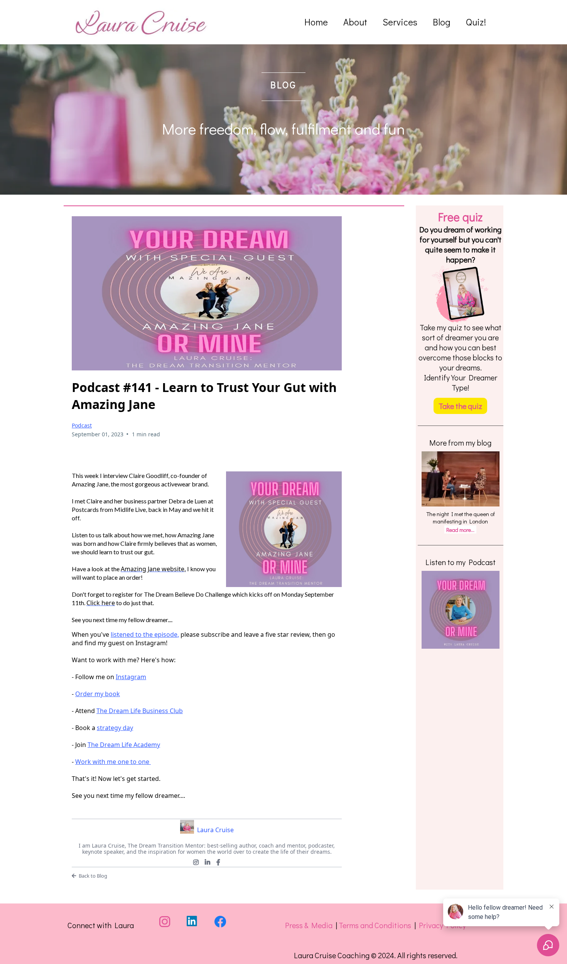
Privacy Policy (442, 925)
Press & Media (308, 925)
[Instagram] (196, 862)
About (355, 22)
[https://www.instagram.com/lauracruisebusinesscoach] (165, 921)
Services (400, 22)
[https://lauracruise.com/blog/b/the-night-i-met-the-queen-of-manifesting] (461, 478)
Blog (442, 22)
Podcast (82, 425)
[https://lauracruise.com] (141, 22)
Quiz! (476, 22)
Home (316, 22)
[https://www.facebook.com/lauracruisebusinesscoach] (220, 921)
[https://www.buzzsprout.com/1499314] (461, 610)
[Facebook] (218, 862)
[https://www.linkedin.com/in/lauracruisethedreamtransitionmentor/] (192, 921)
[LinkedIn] (207, 862)
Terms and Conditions (375, 925)
